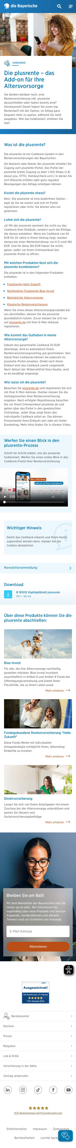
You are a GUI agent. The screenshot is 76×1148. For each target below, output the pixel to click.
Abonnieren (38, 946)
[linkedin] (8, 1090)
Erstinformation (17, 1129)
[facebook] (53, 1090)
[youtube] (68, 1090)
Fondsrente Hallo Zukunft (24, 284)
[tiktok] (38, 1090)
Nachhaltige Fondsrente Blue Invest (30, 291)
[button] (59, 6)
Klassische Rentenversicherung (27, 304)
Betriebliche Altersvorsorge (25, 297)
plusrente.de (17, 322)
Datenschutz (61, 1129)
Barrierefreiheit (24, 1137)
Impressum (40, 1129)
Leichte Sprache (51, 1137)
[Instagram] (23, 1090)
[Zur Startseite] (20, 6)
